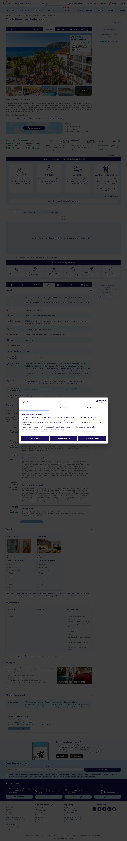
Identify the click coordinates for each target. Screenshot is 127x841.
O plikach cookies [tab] (93, 408)
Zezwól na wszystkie (92, 438)
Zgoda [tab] (34, 408)
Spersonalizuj (62, 438)
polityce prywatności (88, 431)
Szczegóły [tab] (63, 408)
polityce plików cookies (68, 431)
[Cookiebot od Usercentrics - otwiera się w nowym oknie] (97, 401)
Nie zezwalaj (35, 438)
